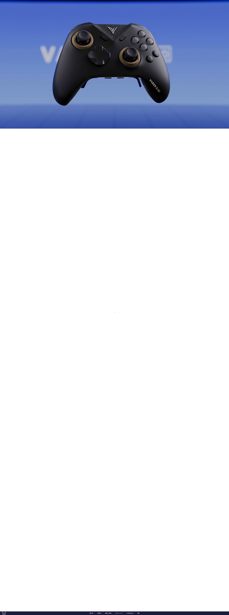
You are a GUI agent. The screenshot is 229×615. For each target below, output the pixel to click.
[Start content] (114, 312)
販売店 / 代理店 (108, 613)
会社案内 (99, 613)
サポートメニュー (119, 613)
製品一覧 (91, 613)
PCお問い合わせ (130, 613)
